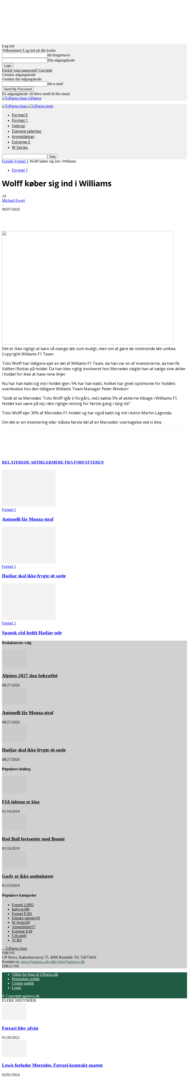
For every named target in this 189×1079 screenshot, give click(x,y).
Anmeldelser (23, 136)
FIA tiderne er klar (21, 801)
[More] (114, 217)
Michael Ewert (13, 200)
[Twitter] (61, 217)
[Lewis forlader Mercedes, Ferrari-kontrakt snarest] (14, 1056)
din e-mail (55, 84)
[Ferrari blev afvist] (14, 1018)
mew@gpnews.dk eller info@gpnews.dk (53, 962)
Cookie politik (23, 983)
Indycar (18, 125)
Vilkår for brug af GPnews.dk (35, 974)
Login (16, 988)
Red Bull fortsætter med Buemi (33, 838)
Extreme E (21, 142)
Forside (8, 161)
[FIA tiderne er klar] (14, 792)
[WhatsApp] (96, 217)
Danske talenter (27, 131)
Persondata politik (26, 979)
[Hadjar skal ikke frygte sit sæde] (29, 562)
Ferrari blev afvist (20, 1028)
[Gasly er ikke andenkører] (14, 866)
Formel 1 (20, 120)
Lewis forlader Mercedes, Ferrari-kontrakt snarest (52, 1065)
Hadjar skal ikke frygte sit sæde (34, 575)
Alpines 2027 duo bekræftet (30, 675)
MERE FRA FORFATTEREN (78, 462)
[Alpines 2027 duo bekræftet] (14, 666)
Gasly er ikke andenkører (27, 876)
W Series (20, 147)
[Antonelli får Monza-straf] (29, 505)
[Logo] (15, 106)
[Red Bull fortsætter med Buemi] (14, 829)
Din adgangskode (61, 60)
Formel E (20, 115)
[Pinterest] (78, 217)
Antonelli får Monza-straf (27, 519)
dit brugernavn (58, 55)
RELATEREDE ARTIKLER (27, 462)
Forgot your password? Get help (27, 70)
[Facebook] (43, 217)
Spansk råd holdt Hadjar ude (32, 632)
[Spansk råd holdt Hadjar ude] (29, 619)
